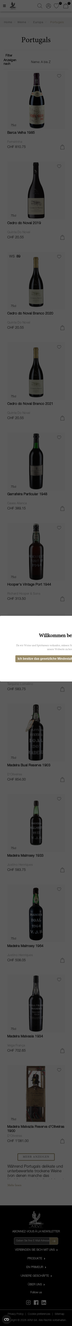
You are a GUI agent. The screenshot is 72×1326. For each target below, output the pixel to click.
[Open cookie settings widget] (6, 1319)
